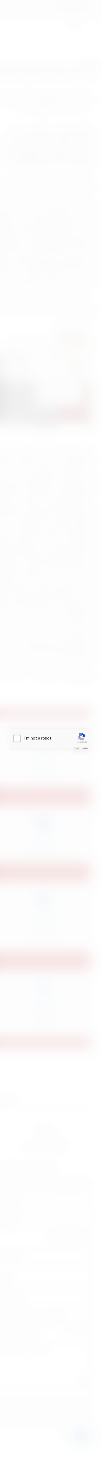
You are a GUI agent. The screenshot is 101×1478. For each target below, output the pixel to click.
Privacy (77, 748)
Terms (85, 748)
